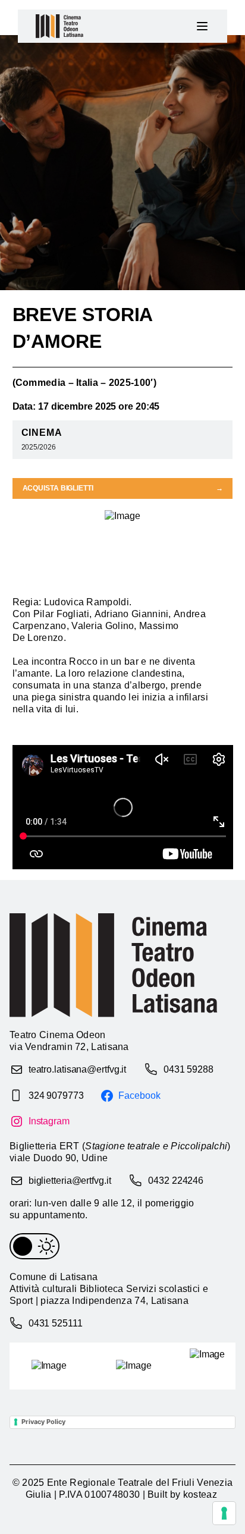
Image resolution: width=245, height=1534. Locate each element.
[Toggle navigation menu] (202, 26)
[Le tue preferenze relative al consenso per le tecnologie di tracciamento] (224, 1513)
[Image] (49, 1366)
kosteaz (200, 1494)
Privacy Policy (43, 1421)
